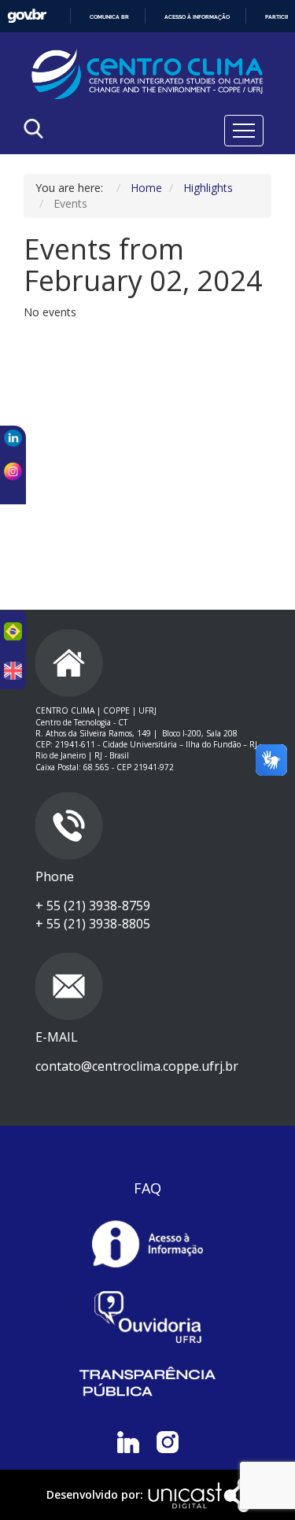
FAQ (147, 1188)
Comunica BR (109, 16)
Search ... (75, 168)
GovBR (26, 16)
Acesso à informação (197, 16)
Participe (279, 16)
